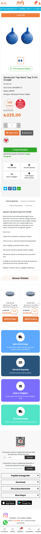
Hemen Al (28, 133)
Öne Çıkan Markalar (20, 488)
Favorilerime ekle (6, 140)
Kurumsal (20, 482)
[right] (38, 304)
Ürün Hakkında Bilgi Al (22, 69)
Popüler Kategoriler (20, 475)
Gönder (30, 457)
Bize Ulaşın (20, 495)
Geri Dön (21, 15)
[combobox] (5, 457)
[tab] (12, 201)
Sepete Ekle (13, 133)
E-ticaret (16, 521)
